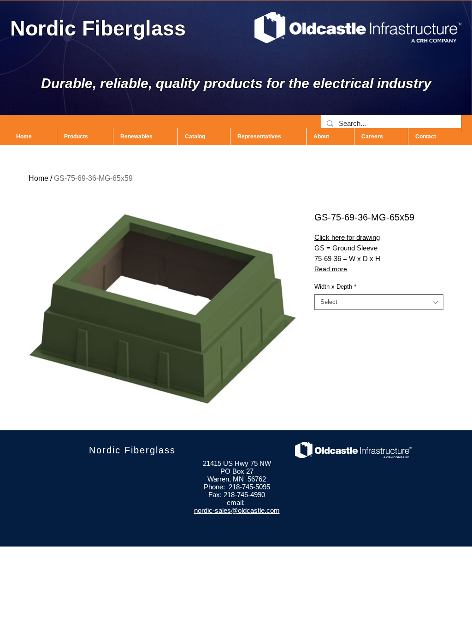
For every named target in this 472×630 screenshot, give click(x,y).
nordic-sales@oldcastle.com (237, 510)
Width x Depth (335, 286)
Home (38, 178)
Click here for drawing (347, 237)
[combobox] (378, 302)
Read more (330, 269)
